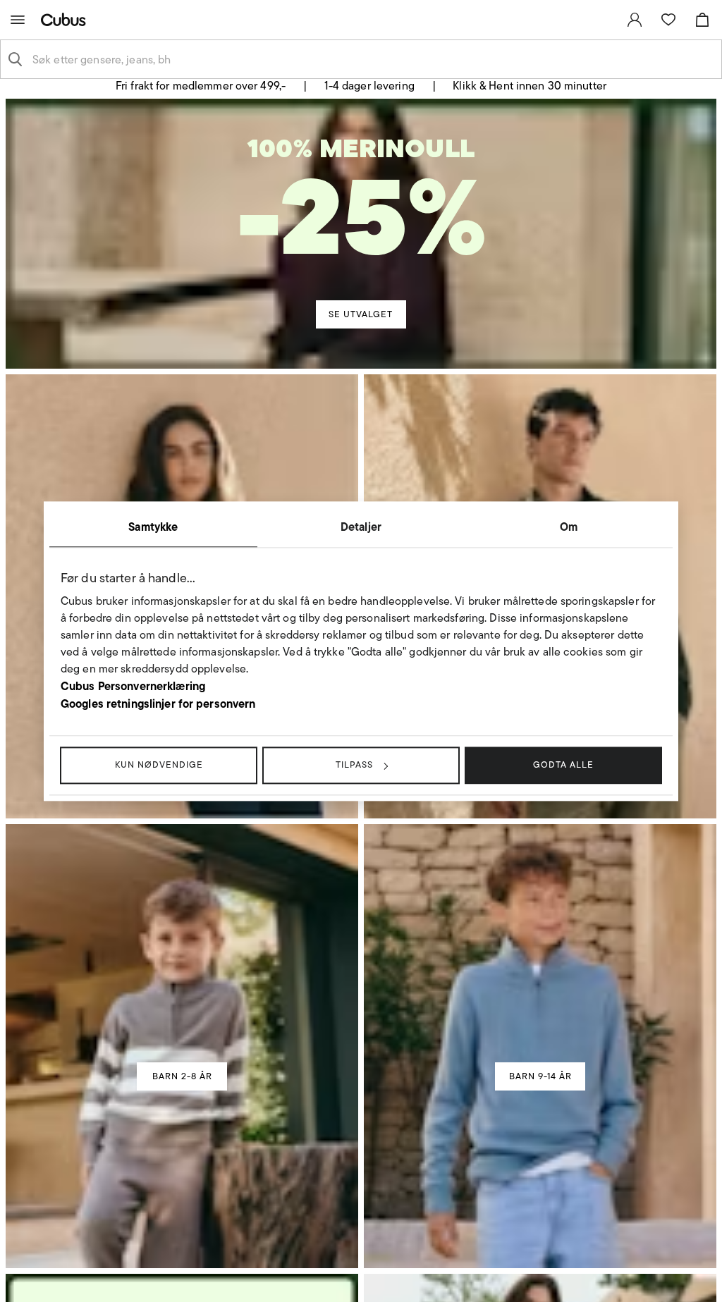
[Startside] (66, 19)
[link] (634, 19)
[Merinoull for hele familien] (363, 216)
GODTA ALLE (563, 764)
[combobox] (372, 59)
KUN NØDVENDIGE (159, 764)
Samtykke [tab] (153, 526)
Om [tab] (568, 526)
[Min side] (634, 19)
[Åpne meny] (17, 20)
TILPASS (354, 764)
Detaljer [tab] (361, 526)
